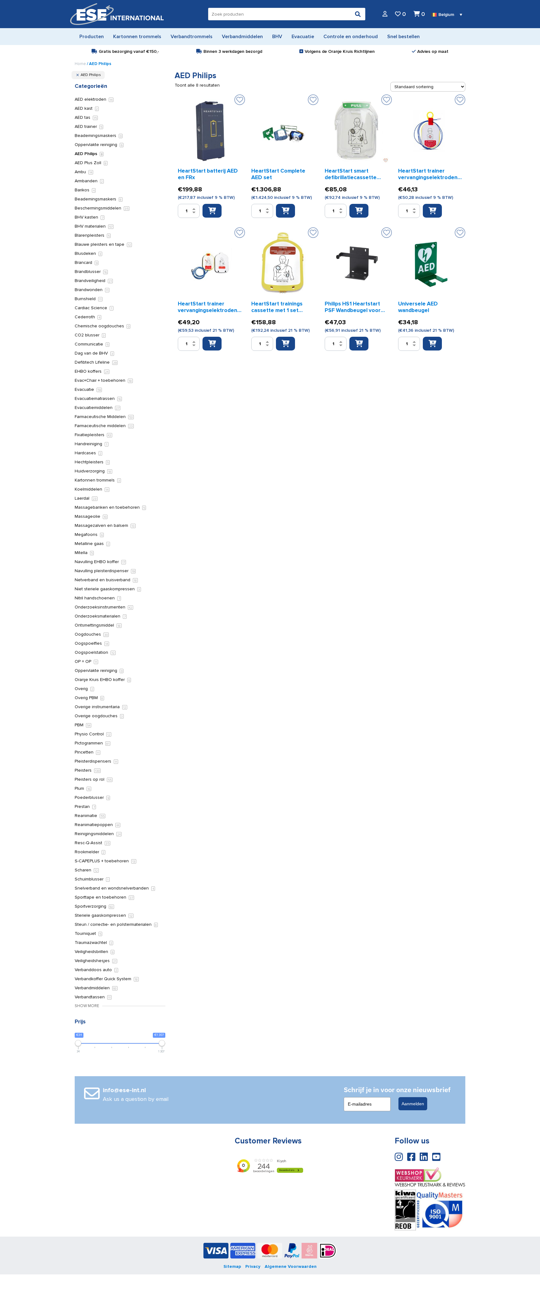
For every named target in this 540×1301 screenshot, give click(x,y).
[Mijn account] (385, 14)
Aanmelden (413, 1103)
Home (80, 63)
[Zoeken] (357, 14)
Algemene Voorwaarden (291, 1266)
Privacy (252, 1266)
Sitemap (232, 1266)
